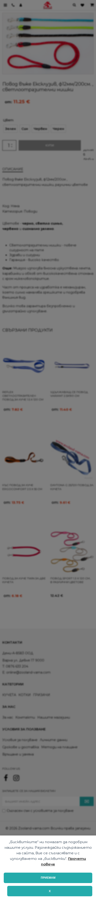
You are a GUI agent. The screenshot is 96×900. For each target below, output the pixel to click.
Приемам (48, 877)
